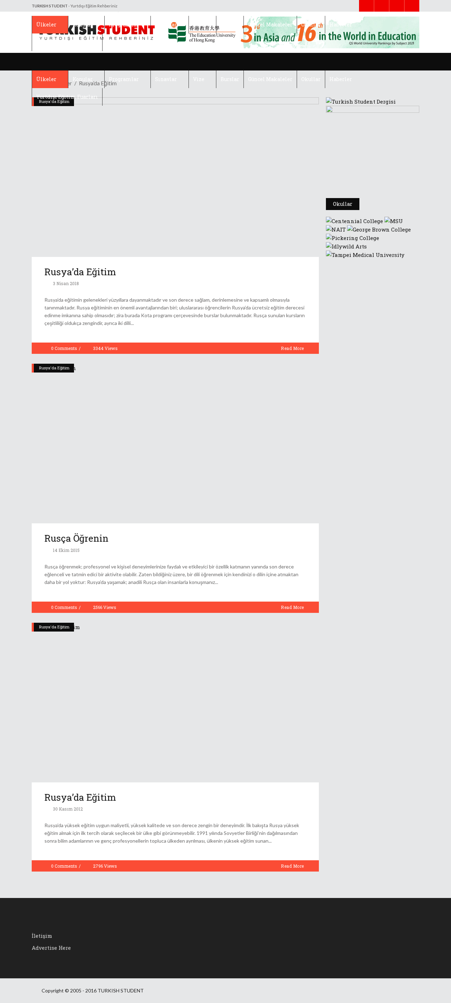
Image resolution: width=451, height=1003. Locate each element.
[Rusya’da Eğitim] (175, 177)
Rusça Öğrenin (76, 538)
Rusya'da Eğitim (54, 367)
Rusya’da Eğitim (80, 272)
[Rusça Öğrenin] (175, 443)
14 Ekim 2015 (66, 550)
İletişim (42, 935)
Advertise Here (51, 947)
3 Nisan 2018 (65, 283)
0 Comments (64, 348)
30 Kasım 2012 (67, 809)
